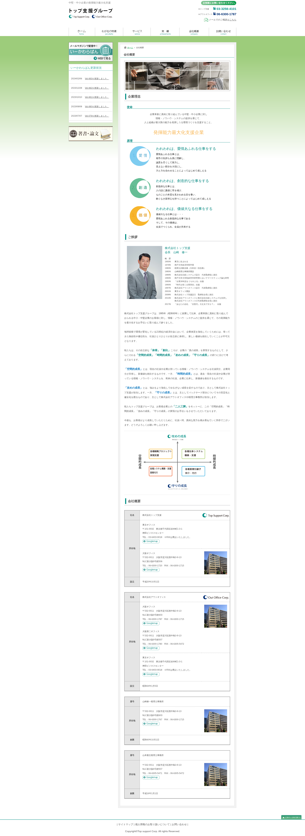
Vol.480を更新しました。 (97, 106)
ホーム (130, 47)
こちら (232, 19)
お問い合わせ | (180, 824)
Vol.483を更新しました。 (97, 78)
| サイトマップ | (125, 824)
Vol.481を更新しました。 (97, 97)
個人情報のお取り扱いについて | (153, 824)
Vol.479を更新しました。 (97, 116)
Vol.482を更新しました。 (97, 88)
